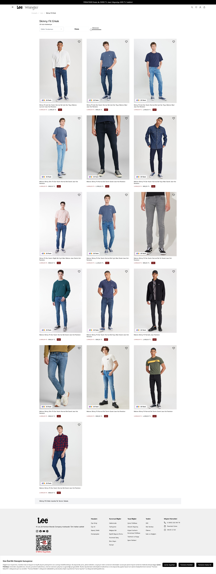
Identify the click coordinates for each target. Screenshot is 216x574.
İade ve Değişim (151, 534)
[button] (61, 29)
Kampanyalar (95, 534)
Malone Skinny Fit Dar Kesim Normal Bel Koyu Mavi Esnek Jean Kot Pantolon (155, 182)
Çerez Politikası (132, 523)
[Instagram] (37, 531)
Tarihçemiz (112, 527)
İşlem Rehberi (132, 540)
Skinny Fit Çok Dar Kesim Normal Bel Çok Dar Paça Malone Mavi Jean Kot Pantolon (107, 106)
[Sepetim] (204, 7)
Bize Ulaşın (112, 541)
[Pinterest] (47, 531)
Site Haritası (149, 527)
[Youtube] (44, 531)
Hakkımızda (112, 523)
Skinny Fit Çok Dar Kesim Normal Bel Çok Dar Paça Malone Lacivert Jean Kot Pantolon (58, 106)
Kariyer (111, 545)
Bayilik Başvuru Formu (116, 534)
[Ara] (192, 7)
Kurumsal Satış (114, 538)
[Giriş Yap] (200, 7)
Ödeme (148, 530)
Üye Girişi (94, 523)
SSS (147, 523)
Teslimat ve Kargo (133, 537)
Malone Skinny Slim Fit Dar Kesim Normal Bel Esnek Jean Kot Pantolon (58, 182)
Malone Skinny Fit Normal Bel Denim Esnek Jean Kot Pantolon (106, 182)
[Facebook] (40, 531)
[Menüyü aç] (13, 7)
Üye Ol (93, 527)
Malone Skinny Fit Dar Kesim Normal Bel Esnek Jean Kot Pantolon (60, 335)
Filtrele (76, 29)
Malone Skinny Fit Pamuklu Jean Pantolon (147, 335)
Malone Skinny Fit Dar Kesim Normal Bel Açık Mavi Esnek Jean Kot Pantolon (107, 259)
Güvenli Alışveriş (133, 527)
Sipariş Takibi (95, 530)
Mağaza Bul (112, 530)
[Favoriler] (196, 7)
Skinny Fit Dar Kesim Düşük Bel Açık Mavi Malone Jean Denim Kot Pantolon (60, 259)
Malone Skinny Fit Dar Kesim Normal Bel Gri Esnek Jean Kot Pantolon (153, 259)
